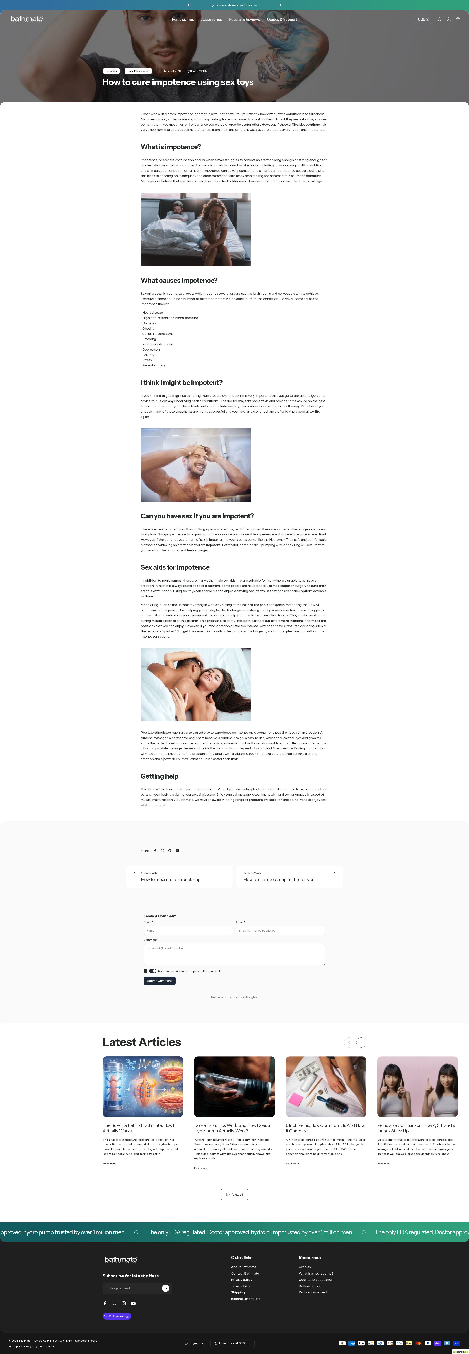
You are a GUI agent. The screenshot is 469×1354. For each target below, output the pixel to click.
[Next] (280, 5)
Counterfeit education (316, 1280)
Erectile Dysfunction (138, 71)
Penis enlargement (313, 1292)
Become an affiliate (245, 1299)
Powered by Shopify (85, 1340)
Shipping (238, 1292)
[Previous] (189, 5)
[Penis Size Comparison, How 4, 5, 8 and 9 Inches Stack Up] (417, 1086)
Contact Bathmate (245, 1273)
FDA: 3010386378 (43, 1340)
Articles (305, 1267)
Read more (109, 1163)
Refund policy (15, 1346)
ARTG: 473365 (63, 1340)
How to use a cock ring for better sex (278, 879)
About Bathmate (243, 1267)
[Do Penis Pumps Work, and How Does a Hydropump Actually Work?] (234, 1086)
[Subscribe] (165, 1288)
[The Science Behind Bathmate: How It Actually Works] (143, 1086)
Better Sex (111, 71)
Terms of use (240, 1286)
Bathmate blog (310, 1286)
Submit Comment (159, 980)
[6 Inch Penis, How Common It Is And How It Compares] (326, 1086)
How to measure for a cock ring (171, 879)
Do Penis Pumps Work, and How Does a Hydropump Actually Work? (232, 1128)
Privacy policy (241, 1280)
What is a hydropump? (316, 1273)
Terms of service (46, 1346)
